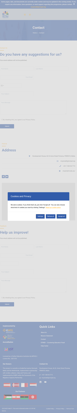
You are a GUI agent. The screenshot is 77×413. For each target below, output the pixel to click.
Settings (40, 216)
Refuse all (50, 216)
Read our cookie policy (53, 207)
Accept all (61, 216)
